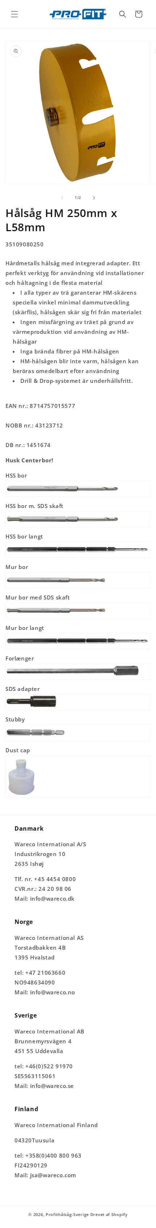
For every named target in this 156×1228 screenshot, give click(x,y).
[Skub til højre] (94, 198)
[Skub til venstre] (62, 198)
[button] (14, 14)
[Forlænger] (78, 679)
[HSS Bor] (78, 496)
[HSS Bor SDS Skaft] (78, 526)
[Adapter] (78, 709)
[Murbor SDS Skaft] (78, 618)
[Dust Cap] (78, 797)
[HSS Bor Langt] (78, 557)
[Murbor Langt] (78, 648)
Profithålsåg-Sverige (67, 1214)
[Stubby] (78, 740)
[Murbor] (78, 587)
